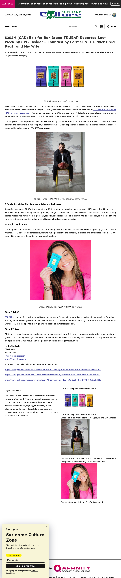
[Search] (96, 26)
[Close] (46, 527)
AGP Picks (7, 4)
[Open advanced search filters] (101, 26)
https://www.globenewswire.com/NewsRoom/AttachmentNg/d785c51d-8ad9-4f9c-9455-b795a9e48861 (52, 375)
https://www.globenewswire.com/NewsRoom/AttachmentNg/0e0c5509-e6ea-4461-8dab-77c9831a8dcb (53, 369)
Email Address (13, 555)
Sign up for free (25, 565)
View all (115, 3)
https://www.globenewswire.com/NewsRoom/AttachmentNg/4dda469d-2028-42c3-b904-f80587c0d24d (53, 380)
